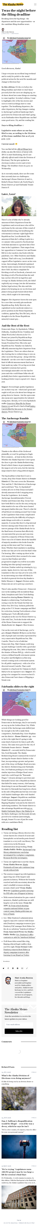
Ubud (32, 1223)
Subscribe (19, 1031)
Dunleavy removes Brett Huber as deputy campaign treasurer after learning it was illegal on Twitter (17, 952)
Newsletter (6, 961)
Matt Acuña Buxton (8, 32)
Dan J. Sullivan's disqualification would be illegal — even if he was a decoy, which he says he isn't (18, 1124)
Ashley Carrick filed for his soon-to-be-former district (18, 409)
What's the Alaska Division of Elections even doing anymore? (16, 1077)
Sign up (19, 1220)
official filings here (24, 149)
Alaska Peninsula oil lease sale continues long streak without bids (19, 867)
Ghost (28, 1223)
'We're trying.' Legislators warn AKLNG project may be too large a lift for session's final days (17, 1172)
